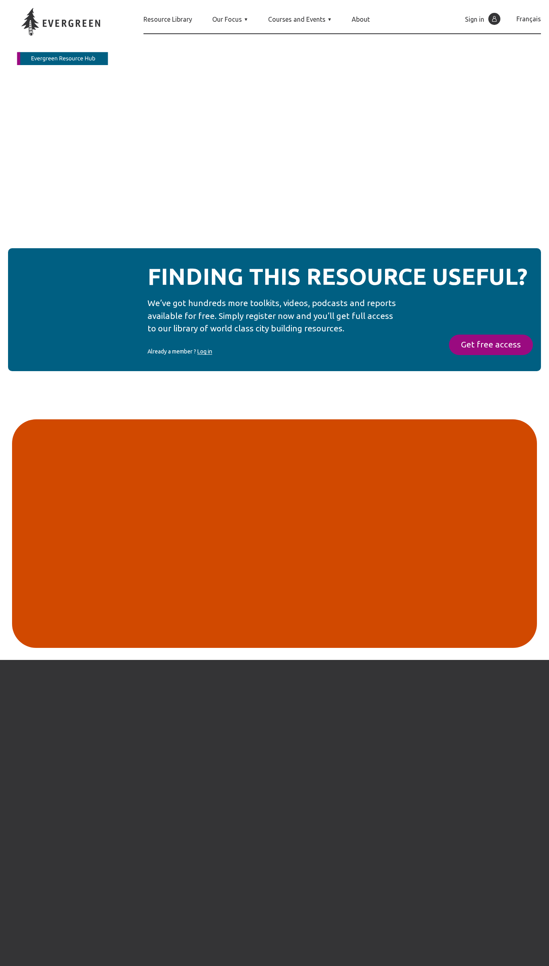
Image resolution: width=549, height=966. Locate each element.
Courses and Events (297, 19)
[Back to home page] (68, 36)
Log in (204, 351)
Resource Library (167, 19)
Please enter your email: (187, 623)
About (361, 19)
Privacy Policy (315, 959)
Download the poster (197, 208)
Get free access (491, 344)
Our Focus (227, 19)
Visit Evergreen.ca (493, 825)
